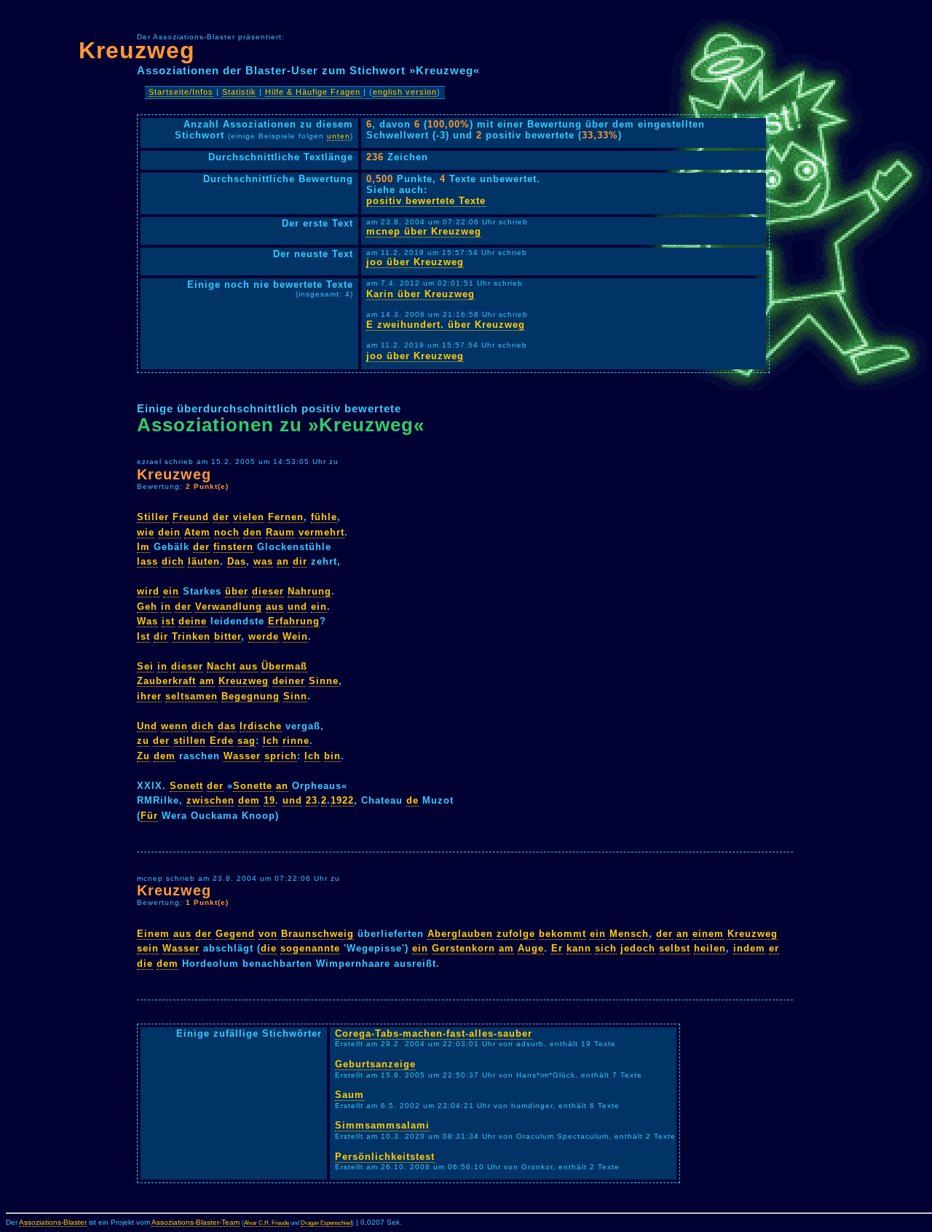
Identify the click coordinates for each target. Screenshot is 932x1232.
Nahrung (309, 591)
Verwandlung (228, 606)
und (297, 606)
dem (164, 755)
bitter (227, 636)
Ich (271, 740)
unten (338, 136)
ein (171, 591)
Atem (197, 532)
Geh (147, 606)
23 (311, 800)
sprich (280, 755)
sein (148, 948)
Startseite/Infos (181, 91)
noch (227, 532)
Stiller (153, 516)
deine (192, 621)
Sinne (324, 680)
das (227, 726)
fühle (324, 516)
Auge (531, 948)
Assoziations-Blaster (53, 1222)
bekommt (562, 933)
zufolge (516, 933)
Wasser (242, 755)
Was (147, 621)
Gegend (235, 933)
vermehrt (321, 532)
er (774, 948)
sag (246, 740)
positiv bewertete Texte (426, 200)
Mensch (629, 933)
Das (236, 561)
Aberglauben (460, 933)
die (269, 948)
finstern (233, 546)
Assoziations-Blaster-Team (195, 1222)
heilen (710, 948)
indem (749, 948)
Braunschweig (317, 933)
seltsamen (191, 696)
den (252, 532)
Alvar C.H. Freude (266, 1223)
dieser (268, 591)
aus (275, 606)
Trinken (191, 636)
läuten (204, 561)
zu (143, 740)
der (221, 516)
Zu (143, 755)
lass (147, 561)
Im (143, 546)
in (166, 606)
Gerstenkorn (463, 948)
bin (332, 755)
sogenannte (310, 948)
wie (145, 532)
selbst (674, 948)
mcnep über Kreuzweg (423, 231)
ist (168, 621)
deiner (288, 680)
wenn (174, 726)
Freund (191, 516)
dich (173, 561)
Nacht (221, 666)
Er (557, 948)
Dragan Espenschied (326, 1223)
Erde (222, 740)
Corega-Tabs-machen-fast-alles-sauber (433, 1033)
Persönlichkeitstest (385, 1156)
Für (149, 815)
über (236, 591)
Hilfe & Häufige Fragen (312, 91)
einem (708, 933)
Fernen (286, 516)
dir (300, 561)
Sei (145, 666)
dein (169, 532)
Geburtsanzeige (375, 1064)
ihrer (149, 696)
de (412, 800)
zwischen (210, 800)
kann (578, 948)
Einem (153, 933)
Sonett (186, 785)
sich (606, 948)
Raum (280, 532)
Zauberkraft (166, 680)
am (207, 680)
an (283, 561)
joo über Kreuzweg (415, 261)
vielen (248, 516)
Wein (295, 636)
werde (263, 636)
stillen (189, 740)
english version (405, 91)
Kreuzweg (137, 50)
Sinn (295, 696)
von (267, 933)
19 (269, 800)
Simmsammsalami (382, 1125)
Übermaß (284, 666)
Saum (349, 1094)
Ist (143, 636)
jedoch (637, 948)
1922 (342, 800)
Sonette (252, 785)
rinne (296, 740)
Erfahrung (294, 621)
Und (147, 726)
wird (148, 591)
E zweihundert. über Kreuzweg (445, 324)
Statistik (239, 91)
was (263, 561)
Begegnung (250, 696)
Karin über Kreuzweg (420, 294)
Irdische (261, 726)
